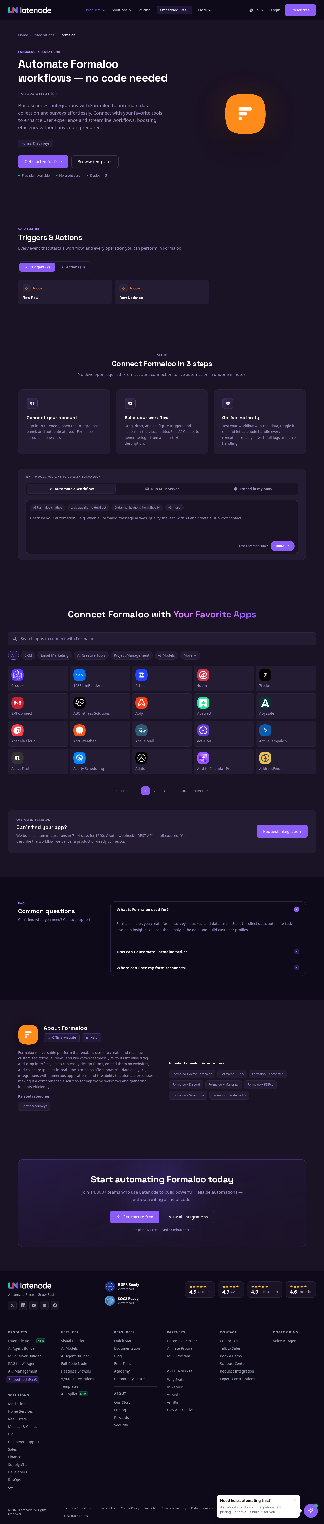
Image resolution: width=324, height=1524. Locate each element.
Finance (14, 1456)
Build (280, 545)
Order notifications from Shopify (137, 507)
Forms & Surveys (36, 143)
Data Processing (202, 1508)
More (202, 10)
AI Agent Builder (22, 1348)
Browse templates (95, 161)
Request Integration (237, 1371)
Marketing (17, 1403)
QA (10, 1487)
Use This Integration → (65, 292)
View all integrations (188, 1217)
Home (23, 35)
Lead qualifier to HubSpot (88, 507)
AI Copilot (74, 1393)
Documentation (127, 1348)
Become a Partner (182, 1340)
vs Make (174, 1394)
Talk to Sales (230, 1348)
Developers (17, 1472)
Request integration (282, 831)
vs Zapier (175, 1387)
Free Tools (122, 1363)
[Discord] (44, 1305)
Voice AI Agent (285, 1340)
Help (93, 1037)
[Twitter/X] (12, 1305)
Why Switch (177, 1379)
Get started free (138, 1217)
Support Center (233, 1363)
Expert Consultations (237, 1378)
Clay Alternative (180, 1409)
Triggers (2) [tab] (40, 267)
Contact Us (229, 1340)
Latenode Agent (26, 1340)
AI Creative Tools (91, 655)
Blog (118, 1356)
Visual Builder (73, 1340)
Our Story (122, 1402)
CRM (28, 655)
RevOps (14, 1479)
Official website (64, 1037)
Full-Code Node (74, 1363)
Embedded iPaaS (174, 10)
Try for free (300, 10)
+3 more (174, 507)
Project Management (131, 655)
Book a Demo (231, 1356)
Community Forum (130, 1378)
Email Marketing (55, 655)
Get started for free (43, 161)
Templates (69, 1386)
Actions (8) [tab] (75, 267)
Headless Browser (76, 1371)
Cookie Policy (130, 1508)
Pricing (145, 10)
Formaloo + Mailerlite (224, 1084)
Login (275, 10)
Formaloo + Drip (232, 1074)
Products (93, 10)
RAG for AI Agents (23, 1363)
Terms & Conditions (78, 1508)
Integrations (43, 35)
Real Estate (17, 1419)
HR (10, 1434)
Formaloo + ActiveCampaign (192, 1074)
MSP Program (178, 1356)
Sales (12, 1449)
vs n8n (172, 1402)
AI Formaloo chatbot (47, 507)
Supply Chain (19, 1464)
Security (121, 1425)
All (13, 655)
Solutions (120, 10)
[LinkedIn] (23, 1305)
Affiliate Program (181, 1348)
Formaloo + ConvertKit (268, 1074)
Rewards (121, 1417)
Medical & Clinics (22, 1426)
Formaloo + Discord (186, 1084)
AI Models (166, 655)
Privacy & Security (173, 1508)
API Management (22, 1371)
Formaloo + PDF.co (260, 1084)
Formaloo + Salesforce (188, 1095)
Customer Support (23, 1441)
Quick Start (123, 1340)
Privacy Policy (106, 1508)
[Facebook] (55, 1305)
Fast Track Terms (76, 1516)
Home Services (20, 1411)
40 (184, 790)
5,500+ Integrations (77, 1378)
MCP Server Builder (24, 1356)
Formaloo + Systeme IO (229, 1095)
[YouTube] (33, 1305)
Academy (122, 1371)
